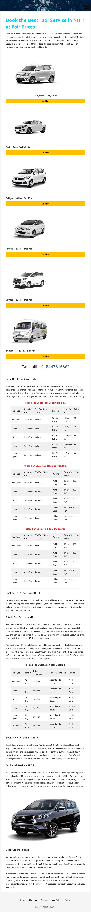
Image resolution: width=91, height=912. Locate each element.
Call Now (45, 101)
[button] (87, 5)
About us (33, 900)
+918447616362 (54, 366)
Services (44, 900)
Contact (67, 900)
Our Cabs (56, 900)
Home (22, 900)
